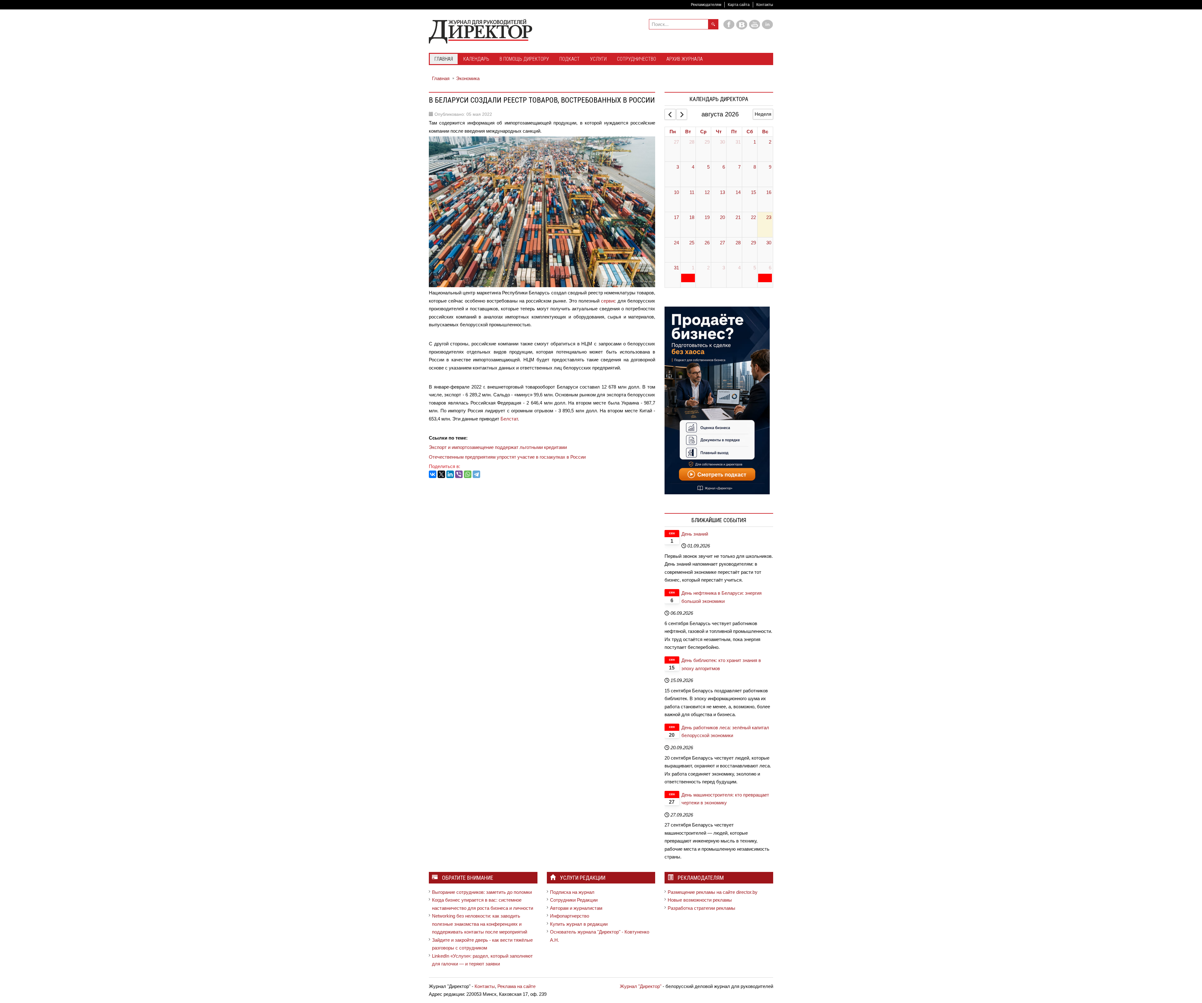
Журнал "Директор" (640, 986)
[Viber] (459, 474)
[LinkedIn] (450, 474)
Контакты (764, 5)
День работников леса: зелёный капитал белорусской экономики (725, 731)
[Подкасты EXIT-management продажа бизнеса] (717, 400)
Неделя (763, 114)
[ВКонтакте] (432, 474)
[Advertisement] (543, 501)
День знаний (694, 534)
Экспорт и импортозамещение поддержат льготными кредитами (498, 447)
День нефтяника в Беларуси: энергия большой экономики (721, 597)
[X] (441, 474)
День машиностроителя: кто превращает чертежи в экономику (725, 799)
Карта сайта (739, 5)
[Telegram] (476, 474)
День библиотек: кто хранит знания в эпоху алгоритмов (721, 664)
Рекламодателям (706, 5)
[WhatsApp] (467, 474)
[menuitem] (444, 59)
